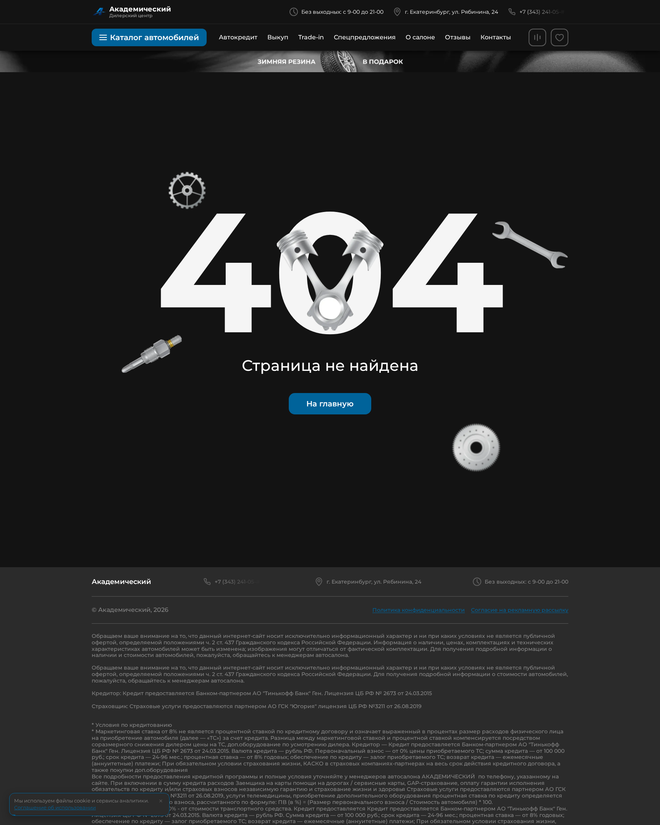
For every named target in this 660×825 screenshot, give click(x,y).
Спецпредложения (365, 37)
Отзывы (458, 37)
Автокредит (238, 37)
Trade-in (311, 37)
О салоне (420, 37)
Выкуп (277, 37)
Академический (121, 582)
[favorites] (559, 37)
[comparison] (537, 37)
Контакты (495, 37)
